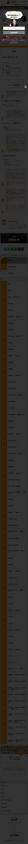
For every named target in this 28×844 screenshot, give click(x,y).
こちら (11, 42)
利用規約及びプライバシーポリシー (8, 39)
